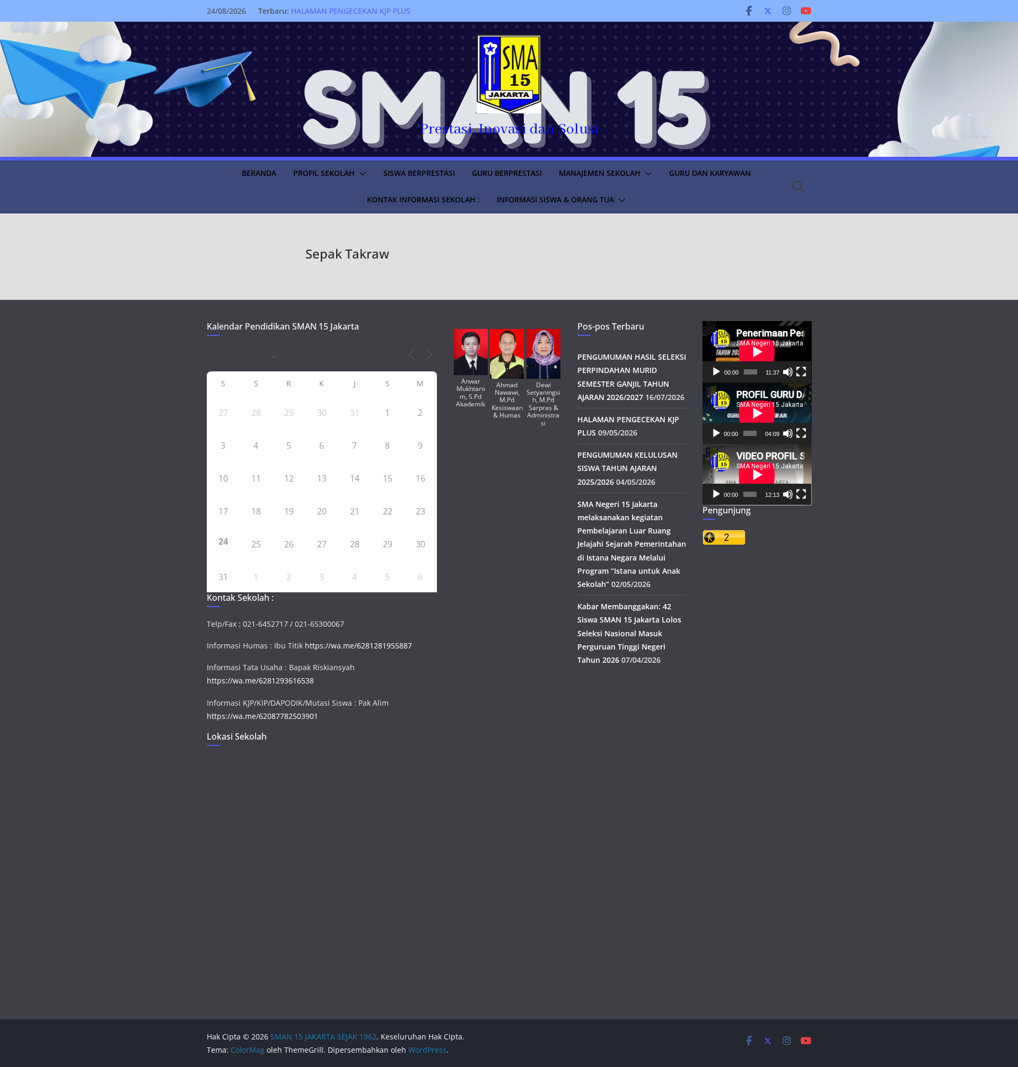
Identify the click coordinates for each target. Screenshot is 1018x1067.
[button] (360, 174)
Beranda (259, 173)
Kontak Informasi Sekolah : (423, 199)
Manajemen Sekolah (599, 173)
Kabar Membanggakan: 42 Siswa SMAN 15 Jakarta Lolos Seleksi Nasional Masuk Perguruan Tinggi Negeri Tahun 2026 (629, 633)
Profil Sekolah (324, 173)
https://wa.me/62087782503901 (262, 716)
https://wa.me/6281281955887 (358, 646)
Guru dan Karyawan (710, 173)
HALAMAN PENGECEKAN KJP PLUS (350, 11)
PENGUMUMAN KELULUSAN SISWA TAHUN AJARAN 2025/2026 (627, 468)
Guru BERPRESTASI (507, 173)
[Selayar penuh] (801, 372)
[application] (757, 352)
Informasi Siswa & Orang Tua (555, 199)
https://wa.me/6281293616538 (260, 680)
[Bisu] (788, 372)
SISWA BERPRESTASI (419, 173)
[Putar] (716, 372)
